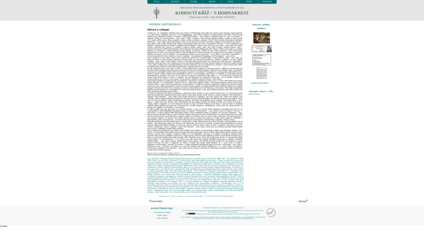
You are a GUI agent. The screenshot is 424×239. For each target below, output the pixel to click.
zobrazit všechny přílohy (259, 83)
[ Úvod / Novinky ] (159, 212)
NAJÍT (249, 1)
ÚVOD (156, 1)
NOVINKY (175, 1)
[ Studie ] (168, 212)
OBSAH (212, 1)
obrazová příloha (156, 201)
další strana (302, 201)
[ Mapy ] (165, 215)
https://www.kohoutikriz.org (244, 218)
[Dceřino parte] (261, 49)
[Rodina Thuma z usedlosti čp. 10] (261, 37)
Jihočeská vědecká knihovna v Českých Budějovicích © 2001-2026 (223, 208)
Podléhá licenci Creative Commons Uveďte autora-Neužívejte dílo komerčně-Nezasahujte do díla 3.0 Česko (227, 214)
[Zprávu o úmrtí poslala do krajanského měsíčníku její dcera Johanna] (261, 73)
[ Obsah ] (159, 215)
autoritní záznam (254, 94)
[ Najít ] (158, 218)
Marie (236, 174)
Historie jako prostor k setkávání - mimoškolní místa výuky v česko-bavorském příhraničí (173, 154)
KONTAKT (267, 1)
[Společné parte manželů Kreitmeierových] (261, 59)
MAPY (230, 1)
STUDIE (193, 1)
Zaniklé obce (187, 35)
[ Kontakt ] (165, 218)
